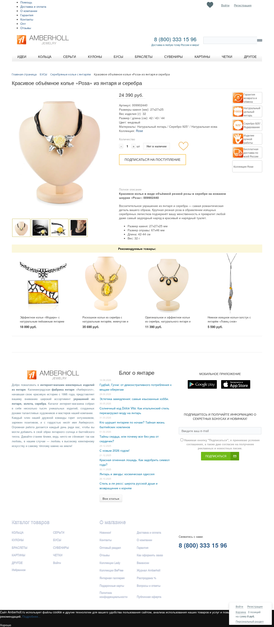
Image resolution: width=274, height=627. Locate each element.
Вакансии (143, 562)
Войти (239, 606)
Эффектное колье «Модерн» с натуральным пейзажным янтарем (42, 319)
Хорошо (5, 625)
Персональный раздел (250, 621)
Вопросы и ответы (148, 585)
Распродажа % (146, 578)
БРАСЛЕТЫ (19, 547)
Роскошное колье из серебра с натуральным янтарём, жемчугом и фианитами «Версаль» (105, 321)
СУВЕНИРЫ (61, 547)
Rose (139, 131)
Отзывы (25, 28)
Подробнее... (31, 616)
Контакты (26, 19)
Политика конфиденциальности (113, 594)
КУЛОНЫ (18, 540)
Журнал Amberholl (148, 570)
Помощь (26, 2)
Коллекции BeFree (111, 570)
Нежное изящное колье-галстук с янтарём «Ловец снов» (229, 319)
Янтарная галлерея (112, 578)
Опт (23, 23)
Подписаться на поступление (152, 159)
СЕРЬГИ (58, 532)
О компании (28, 11)
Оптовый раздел (110, 547)
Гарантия (26, 15)
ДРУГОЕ (17, 562)
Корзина (241, 612)
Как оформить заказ (150, 555)
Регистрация (255, 606)
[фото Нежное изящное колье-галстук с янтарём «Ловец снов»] (231, 284)
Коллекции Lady (110, 562)
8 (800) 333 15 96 (175, 39)
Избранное (18, 569)
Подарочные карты (112, 585)
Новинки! (105, 532)
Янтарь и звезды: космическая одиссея (127, 474)
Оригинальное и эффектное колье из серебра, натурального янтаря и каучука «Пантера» (168, 321)
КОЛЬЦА (18, 532)
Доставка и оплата (33, 6)
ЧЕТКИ (57, 555)
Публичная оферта (149, 596)
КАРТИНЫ (18, 555)
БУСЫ (57, 540)
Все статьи (111, 498)
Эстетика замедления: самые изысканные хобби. (134, 399)
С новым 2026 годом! (115, 450)
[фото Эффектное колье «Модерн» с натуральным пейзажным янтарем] (43, 284)
